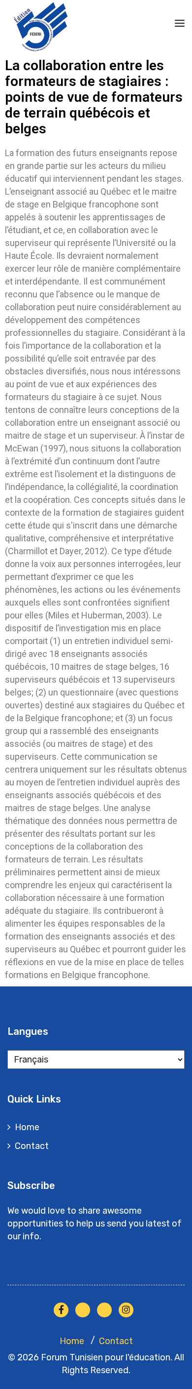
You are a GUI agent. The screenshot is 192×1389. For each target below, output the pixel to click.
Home (27, 1127)
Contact (32, 1146)
